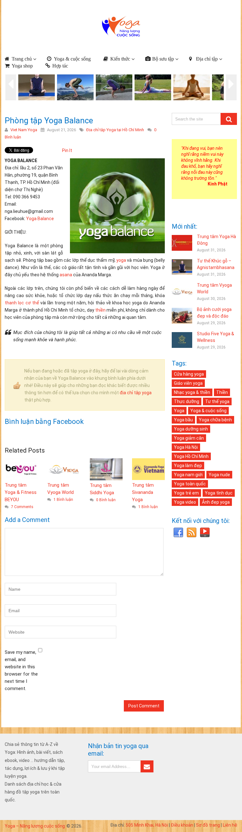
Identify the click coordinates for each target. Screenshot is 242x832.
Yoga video (185, 502)
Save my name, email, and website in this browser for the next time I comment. (21, 670)
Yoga (179, 410)
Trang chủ (22, 59)
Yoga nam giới (188, 474)
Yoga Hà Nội (186, 447)
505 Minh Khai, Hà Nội (147, 825)
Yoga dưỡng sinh (191, 428)
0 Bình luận (106, 500)
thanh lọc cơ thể (22, 302)
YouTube (205, 533)
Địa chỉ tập (207, 59)
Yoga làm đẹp (188, 465)
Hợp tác (60, 65)
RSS (192, 533)
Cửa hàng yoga (189, 374)
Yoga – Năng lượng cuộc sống (35, 826)
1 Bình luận (63, 499)
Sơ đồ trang (208, 825)
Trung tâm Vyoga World (214, 288)
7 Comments (22, 507)
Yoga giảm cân (189, 438)
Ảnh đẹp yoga (216, 502)
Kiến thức (120, 59)
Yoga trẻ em (186, 492)
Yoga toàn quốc (190, 483)
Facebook (178, 533)
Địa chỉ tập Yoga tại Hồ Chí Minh (115, 129)
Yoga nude (219, 474)
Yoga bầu (183, 419)
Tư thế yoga (217, 401)
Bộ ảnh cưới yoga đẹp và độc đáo (214, 313)
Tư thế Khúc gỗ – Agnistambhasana (215, 264)
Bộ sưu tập (163, 59)
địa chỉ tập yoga (136, 392)
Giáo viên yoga (188, 383)
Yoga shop (22, 65)
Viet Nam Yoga (23, 129)
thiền (100, 310)
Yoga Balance (40, 218)
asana (66, 274)
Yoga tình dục (219, 492)
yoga (121, 260)
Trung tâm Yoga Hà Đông (216, 240)
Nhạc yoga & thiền (192, 392)
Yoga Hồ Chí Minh (191, 456)
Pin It (67, 150)
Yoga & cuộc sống (72, 59)
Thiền (222, 392)
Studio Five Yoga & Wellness (215, 337)
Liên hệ (230, 825)
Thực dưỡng (186, 401)
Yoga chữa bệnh (215, 419)
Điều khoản (182, 825)
